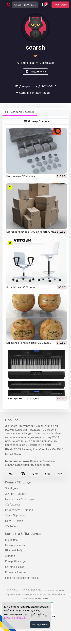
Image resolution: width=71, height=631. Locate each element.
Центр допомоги (15, 545)
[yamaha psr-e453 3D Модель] (36, 373)
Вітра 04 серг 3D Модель (20, 287)
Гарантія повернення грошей (22, 578)
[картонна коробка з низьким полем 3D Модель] (36, 206)
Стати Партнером (15, 515)
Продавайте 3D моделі (19, 510)
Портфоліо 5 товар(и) (21, 111)
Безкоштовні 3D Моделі (19, 499)
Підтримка (11, 539)
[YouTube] (53, 617)
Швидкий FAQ (13, 550)
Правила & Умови (15, 572)
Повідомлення (37, 71)
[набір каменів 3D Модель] (36, 151)
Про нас (11, 420)
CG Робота (11, 526)
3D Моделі (11, 488)
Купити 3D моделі (19, 482)
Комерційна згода (15, 561)
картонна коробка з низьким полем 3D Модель (33, 231)
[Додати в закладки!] (62, 169)
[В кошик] (55, 169)
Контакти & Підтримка (23, 534)
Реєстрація (60, 4)
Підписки (46, 63)
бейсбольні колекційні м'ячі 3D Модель (28, 342)
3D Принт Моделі (15, 494)
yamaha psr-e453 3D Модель (22, 398)
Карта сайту (41, 598)
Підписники (26, 63)
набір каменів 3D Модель (20, 176)
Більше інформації (16, 618)
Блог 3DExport (14, 521)
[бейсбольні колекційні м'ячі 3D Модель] (36, 317)
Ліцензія (10, 556)
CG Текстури (12, 504)
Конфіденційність (15, 567)
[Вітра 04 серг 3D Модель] (36, 262)
